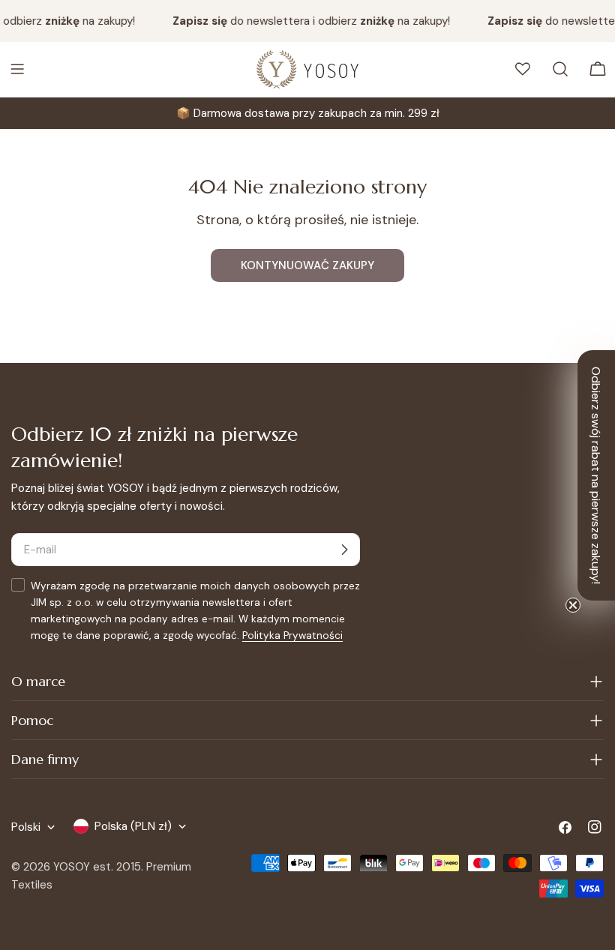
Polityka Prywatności (292, 635)
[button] (596, 475)
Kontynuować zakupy (307, 265)
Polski (25, 827)
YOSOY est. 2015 (97, 866)
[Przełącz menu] (17, 69)
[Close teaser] (573, 605)
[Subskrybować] (344, 549)
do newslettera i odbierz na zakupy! (307, 20)
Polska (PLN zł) (133, 826)
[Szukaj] (560, 69)
